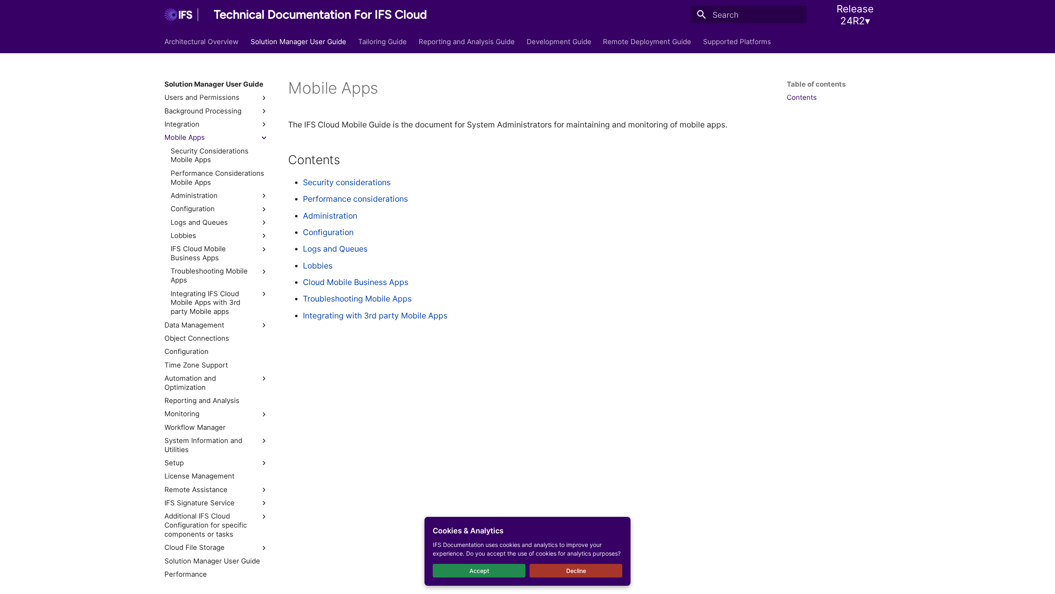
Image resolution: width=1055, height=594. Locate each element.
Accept (479, 570)
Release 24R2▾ (855, 15)
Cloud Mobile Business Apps (355, 282)
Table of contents (816, 84)
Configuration (328, 232)
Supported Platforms (737, 42)
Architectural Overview (201, 42)
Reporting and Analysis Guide (467, 42)
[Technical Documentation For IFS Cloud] (181, 15)
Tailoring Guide (382, 42)
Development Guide (558, 42)
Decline (576, 570)
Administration (330, 216)
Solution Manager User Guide (298, 42)
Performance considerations (355, 199)
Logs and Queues (335, 249)
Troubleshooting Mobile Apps (357, 299)
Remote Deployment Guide (647, 42)
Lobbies (318, 266)
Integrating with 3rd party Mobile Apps (375, 316)
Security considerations (347, 182)
